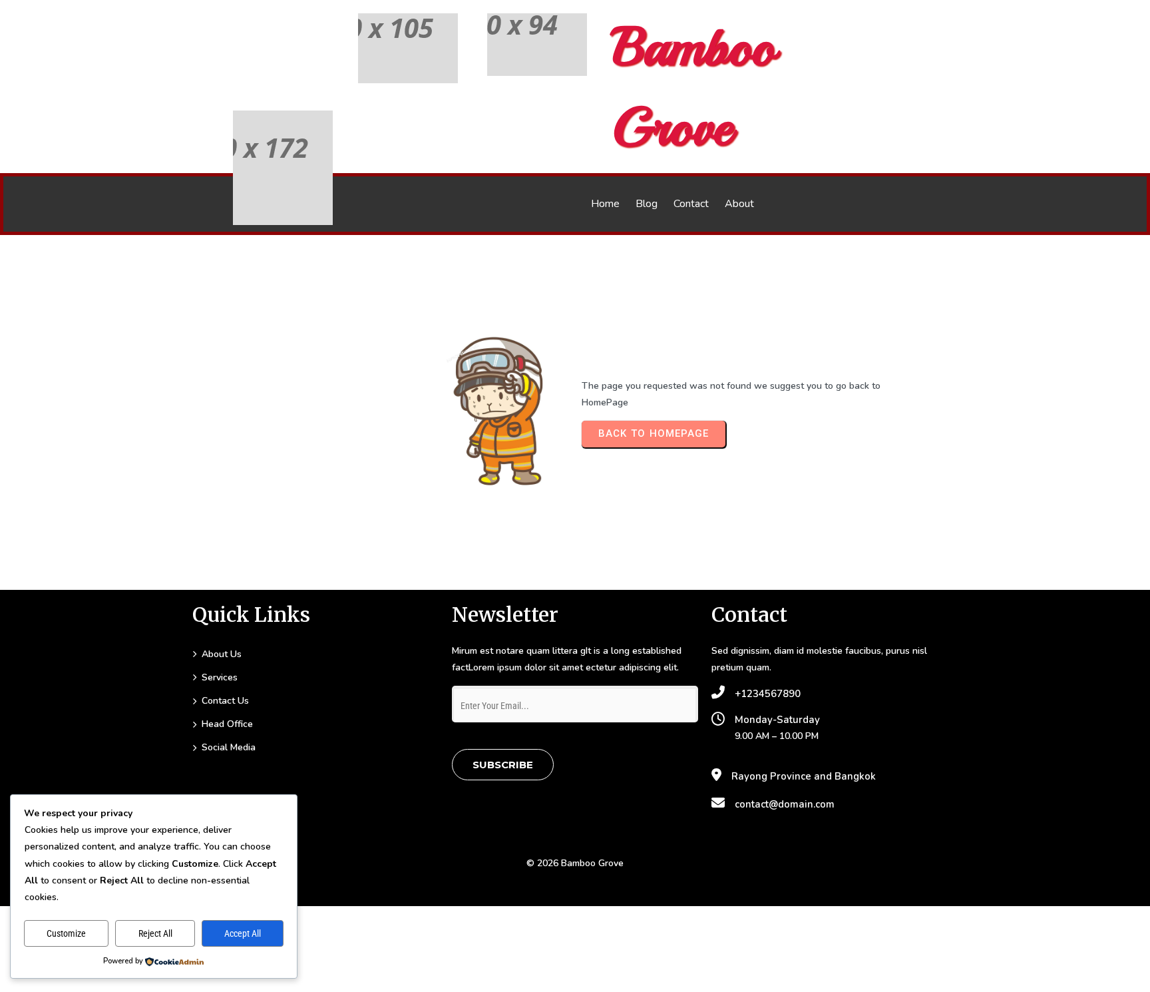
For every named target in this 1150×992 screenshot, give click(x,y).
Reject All (155, 933)
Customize (66, 933)
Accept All (242, 933)
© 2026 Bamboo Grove (575, 863)
